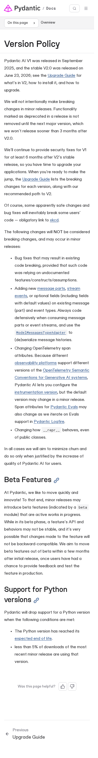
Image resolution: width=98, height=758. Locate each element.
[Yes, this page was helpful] (63, 686)
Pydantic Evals (64, 407)
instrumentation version (36, 392)
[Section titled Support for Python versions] (36, 600)
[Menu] (86, 8)
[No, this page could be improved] (72, 686)
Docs (51, 8)
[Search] (74, 8)
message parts (51, 289)
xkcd (54, 220)
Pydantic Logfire (49, 422)
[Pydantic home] (22, 8)
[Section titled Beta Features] (56, 480)
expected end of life (33, 639)
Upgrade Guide (61, 76)
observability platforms (36, 363)
